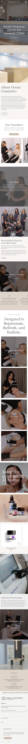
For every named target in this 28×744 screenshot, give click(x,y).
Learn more (8, 738)
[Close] (25, 728)
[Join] (25, 710)
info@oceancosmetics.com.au (14, 680)
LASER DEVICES (14, 625)
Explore (5, 113)
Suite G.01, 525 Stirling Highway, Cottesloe (14, 686)
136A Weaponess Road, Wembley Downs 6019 (14, 679)
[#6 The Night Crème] (11, 535)
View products (14, 511)
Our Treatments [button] (4, 718)
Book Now (14, 37)
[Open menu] (3, 2)
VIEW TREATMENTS (14, 353)
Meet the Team (14, 134)
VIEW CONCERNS (14, 278)
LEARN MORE (3, 258)
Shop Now (6, 484)
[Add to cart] (19, 544)
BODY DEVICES (14, 628)
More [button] (2, 722)
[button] (14, 94)
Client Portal (14, 41)
